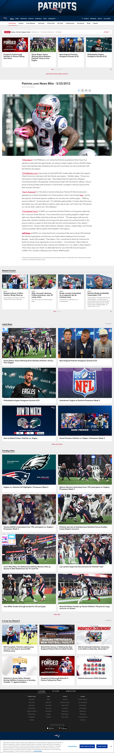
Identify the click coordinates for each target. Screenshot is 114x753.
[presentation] (111, 70)
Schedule (48, 714)
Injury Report (48, 705)
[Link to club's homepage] (5, 18)
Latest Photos (31, 708)
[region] (57, 746)
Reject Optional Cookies (87, 746)
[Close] (111, 746)
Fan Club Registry (82, 702)
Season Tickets (64, 705)
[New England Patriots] (57, 736)
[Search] (82, 18)
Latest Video (32, 702)
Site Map (32, 719)
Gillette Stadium (65, 714)
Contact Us (82, 719)
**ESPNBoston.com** (30, 173)
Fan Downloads (82, 708)
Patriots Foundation (31, 711)
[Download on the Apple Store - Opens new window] (50, 728)
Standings (48, 717)
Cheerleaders (32, 717)
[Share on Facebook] (79, 91)
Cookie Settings (72, 746)
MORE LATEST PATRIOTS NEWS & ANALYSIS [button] (57, 73)
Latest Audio (32, 705)
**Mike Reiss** (27, 160)
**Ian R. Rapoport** (29, 192)
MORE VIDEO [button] (57, 614)
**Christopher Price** (30, 211)
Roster (48, 699)
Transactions (48, 711)
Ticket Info (64, 699)
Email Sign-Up (82, 705)
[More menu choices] (57, 18)
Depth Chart (48, 702)
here (81, 195)
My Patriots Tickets (64, 702)
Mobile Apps (83, 711)
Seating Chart (65, 711)
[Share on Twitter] (82, 91)
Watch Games (65, 717)
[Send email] (86, 91)
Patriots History (31, 714)
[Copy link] (89, 90)
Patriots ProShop (83, 699)
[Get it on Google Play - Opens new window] (62, 729)
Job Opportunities (82, 717)
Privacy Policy (38, 751)
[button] (52, 69)
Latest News (32, 699)
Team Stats (48, 708)
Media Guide (83, 714)
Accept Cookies (102, 746)
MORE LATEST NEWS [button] (57, 444)
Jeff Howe (26, 233)
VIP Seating (65, 708)
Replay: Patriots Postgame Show (20, 32)
